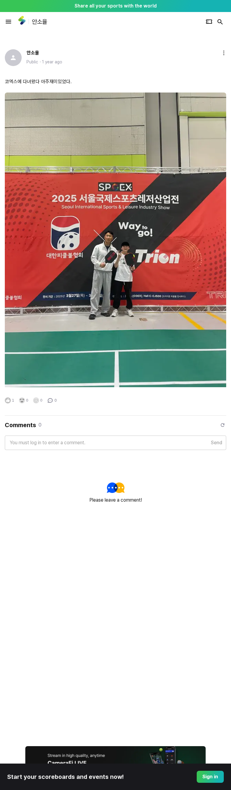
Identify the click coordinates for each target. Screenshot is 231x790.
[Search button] (220, 22)
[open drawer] (8, 21)
